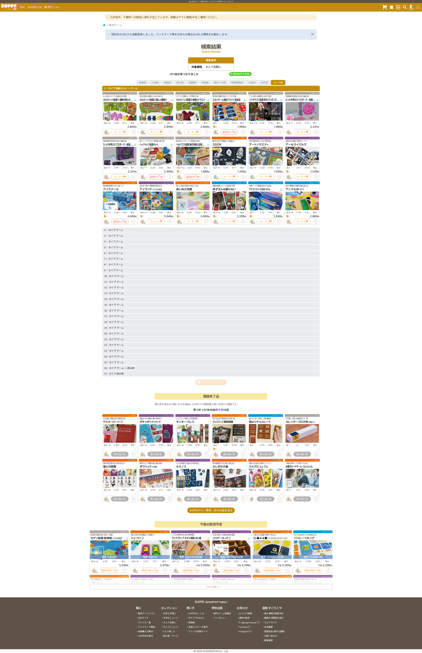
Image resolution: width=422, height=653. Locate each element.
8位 (217, 149)
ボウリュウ (145, 466)
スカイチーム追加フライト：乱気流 (226, 99)
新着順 (142, 82)
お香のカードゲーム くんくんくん (299, 466)
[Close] (312, 34)
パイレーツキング (304, 538)
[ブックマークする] (133, 131)
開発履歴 (268, 640)
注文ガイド (143, 618)
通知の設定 (244, 618)
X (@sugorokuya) (248, 622)
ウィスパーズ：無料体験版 (223, 421)
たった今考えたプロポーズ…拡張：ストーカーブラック (125, 144)
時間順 (205, 82)
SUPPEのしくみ (196, 613)
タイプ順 (278, 82)
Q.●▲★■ (260, 538)
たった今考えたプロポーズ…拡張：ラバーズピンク (306, 99)
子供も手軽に (169, 613)
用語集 (191, 622)
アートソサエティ (259, 144)
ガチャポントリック (150, 421)
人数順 (251, 82)
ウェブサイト (270, 622)
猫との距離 (109, 466)
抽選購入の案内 (145, 631)
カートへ (118, 132)
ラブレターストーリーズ (113, 421)
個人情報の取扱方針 (274, 613)
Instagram (244, 631)
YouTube (243, 627)
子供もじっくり (170, 618)
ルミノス (181, 466)
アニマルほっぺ (295, 189)
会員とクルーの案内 (198, 627)
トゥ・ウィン (137, 538)
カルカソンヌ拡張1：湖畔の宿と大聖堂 (118, 99)
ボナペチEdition (196, 618)
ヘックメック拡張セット (149, 144)
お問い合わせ (270, 636)
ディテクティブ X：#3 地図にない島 (186, 538)
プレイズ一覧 (144, 622)
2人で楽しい (169, 631)
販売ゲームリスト (146, 613)
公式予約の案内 (145, 636)
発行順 (264, 82)
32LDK (217, 144)
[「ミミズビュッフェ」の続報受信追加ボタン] (252, 498)
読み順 (180, 82)
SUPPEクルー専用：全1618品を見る (211, 510)
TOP (22, 7)
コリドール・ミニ (222, 538)
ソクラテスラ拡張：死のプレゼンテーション (266, 99)
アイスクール (111, 189)
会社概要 (268, 627)
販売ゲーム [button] (51, 7)
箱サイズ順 (220, 82)
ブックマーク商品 (146, 627)
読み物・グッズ (170, 636)
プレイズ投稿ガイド (198, 631)
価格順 (167, 82)
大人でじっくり (170, 627)
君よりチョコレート (260, 421)
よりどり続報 (245, 613)
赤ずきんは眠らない (224, 189)
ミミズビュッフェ (258, 466)
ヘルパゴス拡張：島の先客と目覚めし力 (191, 144)
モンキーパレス (185, 421)
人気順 (154, 82)
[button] (240, 74)
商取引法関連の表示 (274, 618)
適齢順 (192, 82)
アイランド (146, 189)
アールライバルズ (296, 144)
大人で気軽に (169, 622)
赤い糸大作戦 (184, 189)
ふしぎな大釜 (220, 466)
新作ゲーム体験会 (222, 613)
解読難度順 (237, 82)
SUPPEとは (35, 7)
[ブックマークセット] (391, 7)
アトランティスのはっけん (259, 189)
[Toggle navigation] (418, 7)
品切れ (226, 132)
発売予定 (106, 570)
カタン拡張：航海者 (101, 538)
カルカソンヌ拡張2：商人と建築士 (153, 99)
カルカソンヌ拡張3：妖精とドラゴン (190, 99)
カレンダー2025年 (297, 421)
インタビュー (220, 618)
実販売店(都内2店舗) (274, 631)
